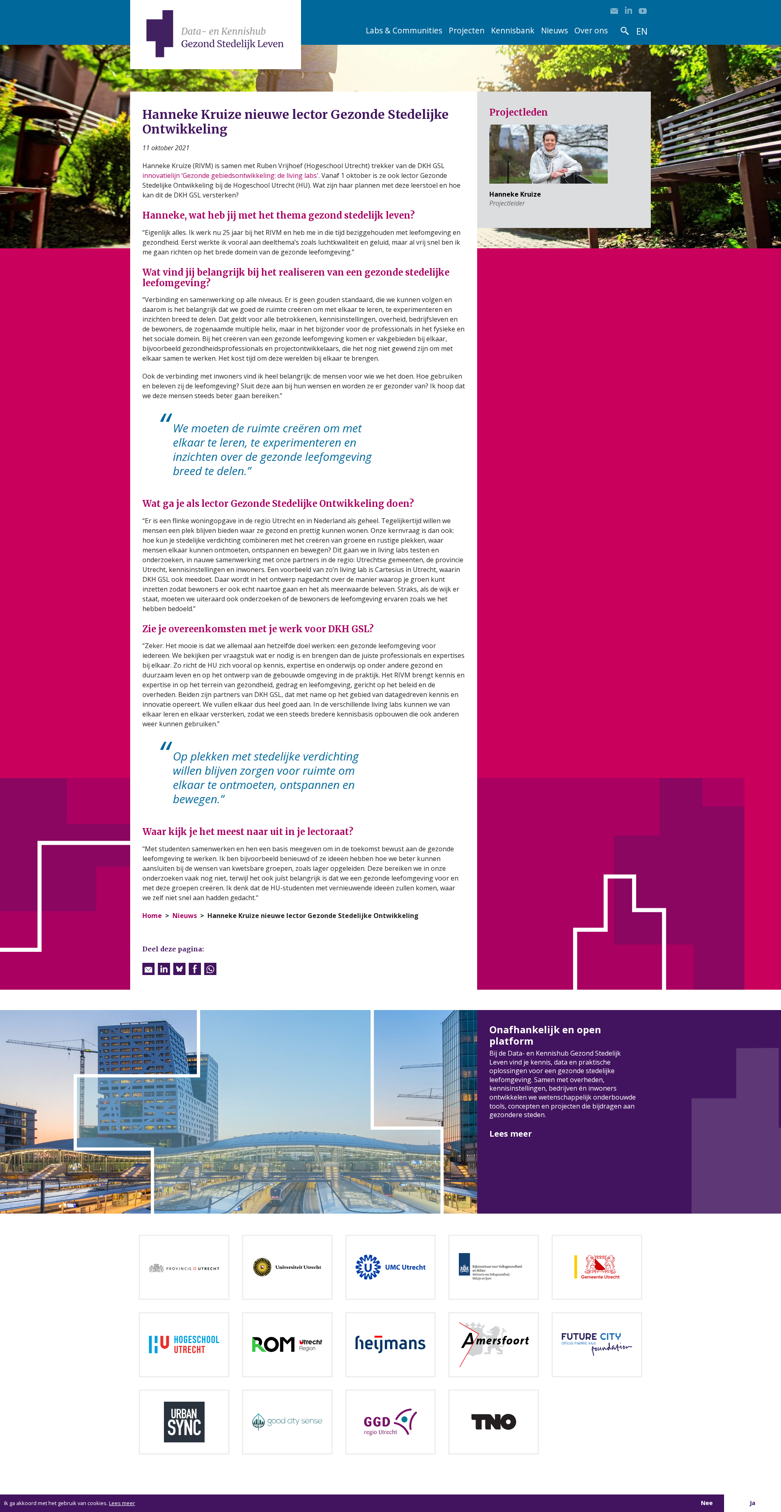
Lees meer (510, 1133)
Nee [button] (707, 1503)
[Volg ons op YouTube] (643, 10)
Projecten (466, 30)
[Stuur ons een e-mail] (614, 10)
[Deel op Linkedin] (164, 969)
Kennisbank (512, 30)
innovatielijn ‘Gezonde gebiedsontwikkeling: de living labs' (230, 175)
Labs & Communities (404, 30)
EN (642, 31)
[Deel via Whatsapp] (210, 969)
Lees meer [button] (122, 1503)
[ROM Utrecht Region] (287, 1343)
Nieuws (554, 30)
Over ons (591, 30)
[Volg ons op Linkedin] (628, 10)
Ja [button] (752, 1503)
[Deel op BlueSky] (179, 969)
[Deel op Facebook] (195, 969)
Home (152, 915)
